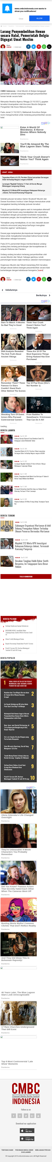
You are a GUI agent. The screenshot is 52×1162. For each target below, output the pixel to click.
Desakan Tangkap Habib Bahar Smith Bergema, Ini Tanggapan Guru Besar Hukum (31, 563)
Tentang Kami (7, 1150)
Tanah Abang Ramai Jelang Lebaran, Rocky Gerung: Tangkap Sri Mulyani (16, 757)
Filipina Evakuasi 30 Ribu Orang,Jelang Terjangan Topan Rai (31, 503)
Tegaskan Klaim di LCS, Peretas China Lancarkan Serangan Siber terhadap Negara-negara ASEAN (29, 452)
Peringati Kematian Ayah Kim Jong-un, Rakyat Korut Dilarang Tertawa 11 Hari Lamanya (30, 490)
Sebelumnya (11, 290)
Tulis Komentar (25, 576)
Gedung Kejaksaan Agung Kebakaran (16, 626)
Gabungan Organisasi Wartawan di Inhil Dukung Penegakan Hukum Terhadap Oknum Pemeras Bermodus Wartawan (33, 528)
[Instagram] (20, 1115)
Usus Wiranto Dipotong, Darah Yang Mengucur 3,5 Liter (16, 747)
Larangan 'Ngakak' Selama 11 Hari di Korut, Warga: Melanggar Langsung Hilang (30, 465)
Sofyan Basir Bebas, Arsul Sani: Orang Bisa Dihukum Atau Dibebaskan (15, 767)
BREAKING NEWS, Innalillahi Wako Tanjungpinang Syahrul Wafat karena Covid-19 (19, 633)
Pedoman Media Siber (24, 1150)
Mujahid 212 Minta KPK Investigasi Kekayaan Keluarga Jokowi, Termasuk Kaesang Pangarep (32, 546)
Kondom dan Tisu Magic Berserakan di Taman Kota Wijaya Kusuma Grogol (16, 694)
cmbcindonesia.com (25, 1156)
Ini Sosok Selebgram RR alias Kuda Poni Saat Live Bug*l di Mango (16, 705)
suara (40, 270)
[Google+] (32, 1115)
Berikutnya (41, 295)
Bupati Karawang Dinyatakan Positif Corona (19, 644)
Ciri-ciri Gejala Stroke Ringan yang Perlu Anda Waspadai (16, 738)
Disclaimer (26, 1152)
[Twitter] (26, 1115)
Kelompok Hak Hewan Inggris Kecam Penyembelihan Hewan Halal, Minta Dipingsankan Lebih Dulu (16, 715)
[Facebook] (13, 1115)
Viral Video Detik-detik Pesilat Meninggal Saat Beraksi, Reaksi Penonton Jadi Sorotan (20, 683)
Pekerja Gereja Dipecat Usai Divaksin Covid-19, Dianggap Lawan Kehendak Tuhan (29, 439)
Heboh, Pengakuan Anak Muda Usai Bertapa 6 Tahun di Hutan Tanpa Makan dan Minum (31, 477)
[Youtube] (38, 1115)
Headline (9, 47)
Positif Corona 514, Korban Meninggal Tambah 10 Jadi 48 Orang (17, 649)
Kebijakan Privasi (42, 1150)
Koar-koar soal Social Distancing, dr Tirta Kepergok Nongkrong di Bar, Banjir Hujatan (17, 727)
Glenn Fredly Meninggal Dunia (14, 639)
